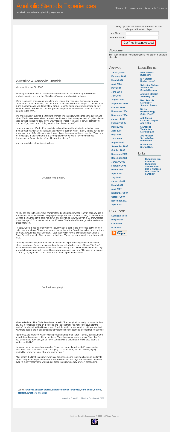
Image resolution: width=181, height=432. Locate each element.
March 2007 (117, 185)
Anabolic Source (156, 8)
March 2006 (117, 169)
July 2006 (116, 177)
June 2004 (116, 92)
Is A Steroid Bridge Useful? (147, 80)
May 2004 (116, 88)
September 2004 (119, 103)
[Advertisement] (60, 52)
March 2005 (117, 127)
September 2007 (119, 193)
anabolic (29, 390)
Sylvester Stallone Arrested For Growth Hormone (149, 87)
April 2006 (116, 173)
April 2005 (116, 131)
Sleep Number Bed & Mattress (153, 167)
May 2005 (116, 134)
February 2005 (118, 123)
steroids (22, 393)
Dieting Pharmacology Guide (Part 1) (147, 111)
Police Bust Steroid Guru (146, 145)
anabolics (75, 390)
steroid (97, 390)
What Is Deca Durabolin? (147, 73)
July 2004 (116, 96)
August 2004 (117, 99)
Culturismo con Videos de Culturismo (152, 161)
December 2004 (119, 115)
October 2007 (118, 197)
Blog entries (117, 219)
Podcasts (116, 227)
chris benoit (87, 390)
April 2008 (116, 204)
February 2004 (118, 76)
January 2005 (118, 119)
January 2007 (118, 181)
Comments (116, 223)
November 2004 (119, 111)
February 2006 (118, 166)
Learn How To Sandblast (152, 172)
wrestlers (32, 393)
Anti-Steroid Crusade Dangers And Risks (149, 120)
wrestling (42, 393)
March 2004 (117, 80)
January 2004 (118, 72)
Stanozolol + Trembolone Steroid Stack (147, 129)
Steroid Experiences (128, 8)
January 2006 (118, 162)
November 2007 (119, 201)
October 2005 (118, 150)
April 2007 (116, 189)
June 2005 (116, 138)
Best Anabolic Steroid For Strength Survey (148, 103)
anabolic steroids (60, 390)
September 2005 (119, 146)
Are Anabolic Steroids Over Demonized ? (147, 138)
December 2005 (119, 158)
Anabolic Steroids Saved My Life (149, 95)
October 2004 (118, 107)
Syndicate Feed (119, 216)
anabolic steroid (43, 390)
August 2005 (117, 142)
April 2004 (116, 84)
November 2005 (119, 154)
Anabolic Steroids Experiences (56, 6)
